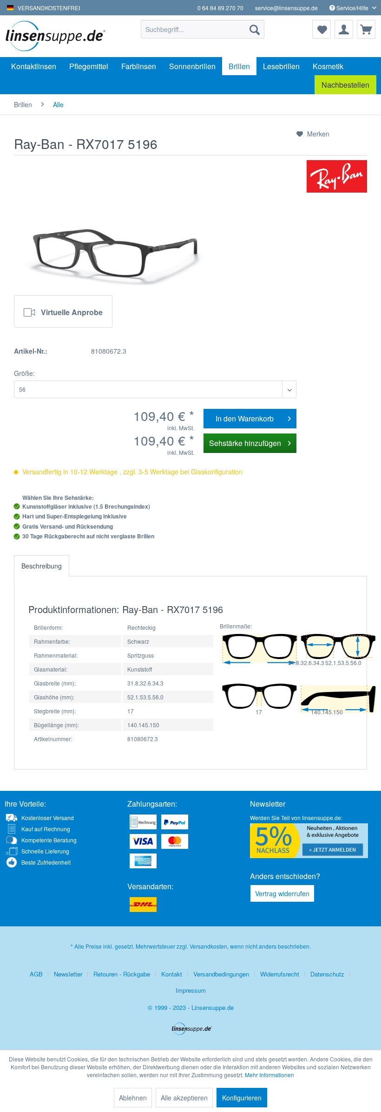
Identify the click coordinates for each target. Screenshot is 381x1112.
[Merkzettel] (321, 29)
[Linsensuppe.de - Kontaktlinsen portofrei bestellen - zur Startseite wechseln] (57, 36)
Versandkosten (208, 946)
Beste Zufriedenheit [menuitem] (46, 862)
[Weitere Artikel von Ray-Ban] (337, 176)
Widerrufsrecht (279, 974)
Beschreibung (41, 565)
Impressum (191, 990)
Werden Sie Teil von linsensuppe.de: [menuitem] (296, 817)
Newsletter (68, 974)
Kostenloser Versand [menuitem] (47, 817)
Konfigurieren (242, 1097)
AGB (36, 974)
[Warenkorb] (366, 29)
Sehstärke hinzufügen (245, 443)
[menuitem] (203, 29)
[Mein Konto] (344, 29)
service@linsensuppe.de (286, 8)
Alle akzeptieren (184, 1097)
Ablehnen (133, 1097)
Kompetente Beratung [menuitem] (49, 840)
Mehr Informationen (269, 1075)
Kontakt (171, 974)
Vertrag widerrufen (282, 893)
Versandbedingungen (221, 974)
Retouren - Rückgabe (121, 974)
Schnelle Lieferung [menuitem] (45, 851)
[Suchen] (254, 29)
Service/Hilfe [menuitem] (352, 8)
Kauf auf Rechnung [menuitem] (45, 829)
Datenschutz (327, 974)
